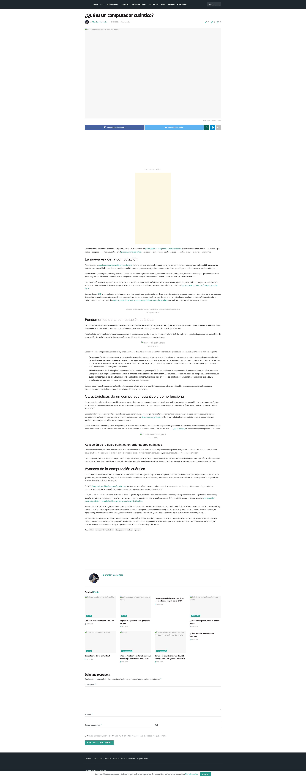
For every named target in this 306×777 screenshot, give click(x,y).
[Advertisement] (153, 150)
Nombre (89, 714)
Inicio (95, 4)
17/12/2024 (194, 626)
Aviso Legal (97, 759)
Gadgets (125, 4)
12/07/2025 (89, 624)
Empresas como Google (151, 417)
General (171, 4)
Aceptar (205, 774)
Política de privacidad (127, 759)
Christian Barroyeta (99, 22)
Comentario (90, 684)
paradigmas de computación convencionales (163, 248)
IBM (99, 294)
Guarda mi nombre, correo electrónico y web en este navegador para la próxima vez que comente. (127, 736)
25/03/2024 (194, 639)
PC (101, 4)
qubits (137, 530)
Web (156, 725)
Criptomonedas (139, 4)
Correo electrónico (93, 725)
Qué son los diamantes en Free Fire (99, 620)
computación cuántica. (104, 530)
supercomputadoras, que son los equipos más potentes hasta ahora (140, 300)
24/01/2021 (115, 22)
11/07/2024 (89, 659)
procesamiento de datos (131, 252)
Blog (163, 4)
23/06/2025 (124, 626)
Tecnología (153, 4)
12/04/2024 (124, 662)
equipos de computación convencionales (115, 265)
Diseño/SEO (182, 4)
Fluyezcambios (142, 759)
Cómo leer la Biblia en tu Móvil (97, 656)
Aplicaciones (112, 4)
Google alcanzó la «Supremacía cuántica (108, 486)
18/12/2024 (159, 604)
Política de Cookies (110, 759)
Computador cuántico (124, 530)
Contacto (88, 759)
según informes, (178, 428)
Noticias (195, 616)
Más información (191, 774)
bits (91, 530)
